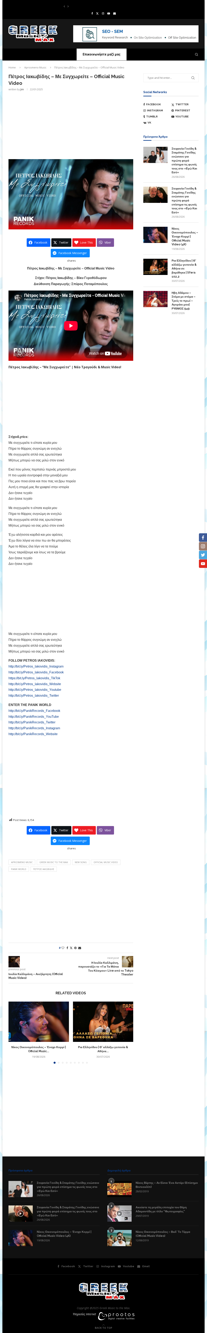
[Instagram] (103, 13)
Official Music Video (106, 862)
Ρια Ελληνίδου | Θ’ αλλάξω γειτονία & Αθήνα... (87, 6)
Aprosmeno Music (35, 67)
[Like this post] (62, 948)
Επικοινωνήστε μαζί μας (101, 54)
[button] (64, 6)
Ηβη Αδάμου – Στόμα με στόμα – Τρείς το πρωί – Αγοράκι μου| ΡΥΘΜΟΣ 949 (183, 300)
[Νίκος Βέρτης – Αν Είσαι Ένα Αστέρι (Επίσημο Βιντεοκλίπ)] (119, 1189)
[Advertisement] (70, 124)
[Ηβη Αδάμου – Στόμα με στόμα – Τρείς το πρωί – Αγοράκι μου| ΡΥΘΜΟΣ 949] (155, 299)
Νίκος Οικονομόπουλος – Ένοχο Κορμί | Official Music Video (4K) (185, 236)
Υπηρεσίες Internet (84, 1314)
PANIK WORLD (18, 869)
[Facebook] (92, 13)
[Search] (196, 54)
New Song (81, 862)
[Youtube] (108, 13)
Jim (22, 89)
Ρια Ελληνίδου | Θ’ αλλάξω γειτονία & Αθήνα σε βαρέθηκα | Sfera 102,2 (184, 268)
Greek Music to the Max (53, 862)
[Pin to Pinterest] (75, 948)
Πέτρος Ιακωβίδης (43, 869)
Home (12, 67)
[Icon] (21, 1214)
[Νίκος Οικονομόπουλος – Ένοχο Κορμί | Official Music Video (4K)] (38, 1022)
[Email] (114, 13)
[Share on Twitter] (71, 948)
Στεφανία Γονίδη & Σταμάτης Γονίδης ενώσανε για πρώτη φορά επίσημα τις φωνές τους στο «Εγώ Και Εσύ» (184, 160)
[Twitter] (97, 13)
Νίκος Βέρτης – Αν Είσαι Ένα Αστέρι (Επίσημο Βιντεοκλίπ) (167, 1184)
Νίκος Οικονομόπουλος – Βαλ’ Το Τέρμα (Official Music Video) (163, 1233)
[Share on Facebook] (67, 948)
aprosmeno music (22, 862)
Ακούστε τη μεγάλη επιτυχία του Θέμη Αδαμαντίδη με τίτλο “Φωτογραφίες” (161, 1209)
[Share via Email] (79, 948)
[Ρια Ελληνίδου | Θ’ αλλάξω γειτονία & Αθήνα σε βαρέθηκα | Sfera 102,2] (103, 1022)
